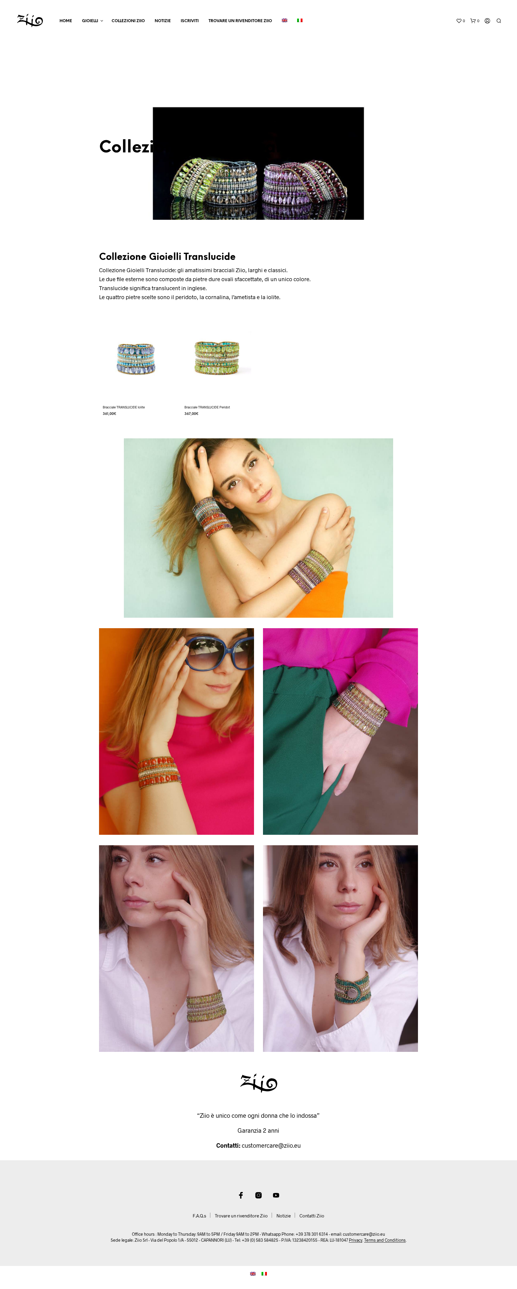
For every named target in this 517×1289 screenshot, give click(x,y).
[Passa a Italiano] (264, 1273)
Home (66, 21)
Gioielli (90, 21)
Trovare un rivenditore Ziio (240, 21)
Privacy (355, 1240)
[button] (460, 21)
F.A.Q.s (199, 1215)
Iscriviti (190, 21)
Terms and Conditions (385, 1240)
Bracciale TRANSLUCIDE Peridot (207, 407)
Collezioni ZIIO (128, 21)
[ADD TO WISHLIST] (136, 390)
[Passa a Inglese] (284, 21)
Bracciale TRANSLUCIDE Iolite (124, 407)
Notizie (163, 21)
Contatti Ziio (311, 1215)
